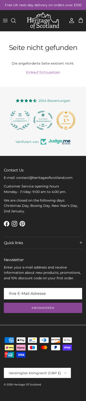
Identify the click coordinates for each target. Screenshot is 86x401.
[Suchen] (16, 20)
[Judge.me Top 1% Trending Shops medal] (65, 120)
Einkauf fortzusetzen (43, 72)
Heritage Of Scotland (27, 384)
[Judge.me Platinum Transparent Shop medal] (43, 120)
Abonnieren (43, 308)
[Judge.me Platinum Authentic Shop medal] (20, 120)
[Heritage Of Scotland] (43, 20)
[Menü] (5, 20)
